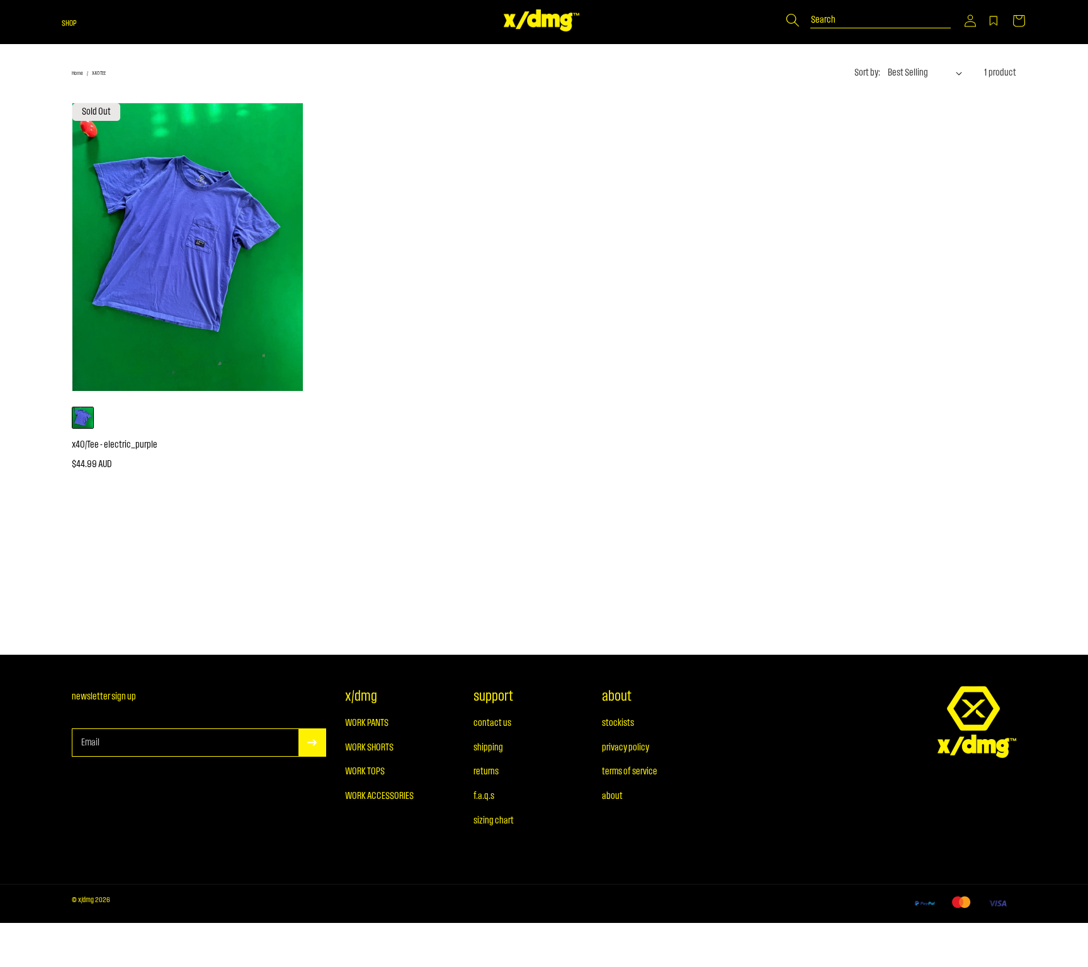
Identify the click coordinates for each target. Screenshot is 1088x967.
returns (486, 772)
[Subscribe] (312, 742)
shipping (488, 748)
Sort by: (867, 73)
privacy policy (625, 748)
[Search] (793, 20)
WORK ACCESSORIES (379, 796)
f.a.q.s (483, 796)
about (612, 796)
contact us (492, 723)
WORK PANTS (366, 723)
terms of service (629, 772)
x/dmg (86, 900)
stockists (618, 723)
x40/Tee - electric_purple (114, 445)
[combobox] (880, 14)
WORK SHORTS (369, 748)
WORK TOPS (365, 772)
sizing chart (493, 821)
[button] (970, 21)
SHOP (69, 24)
